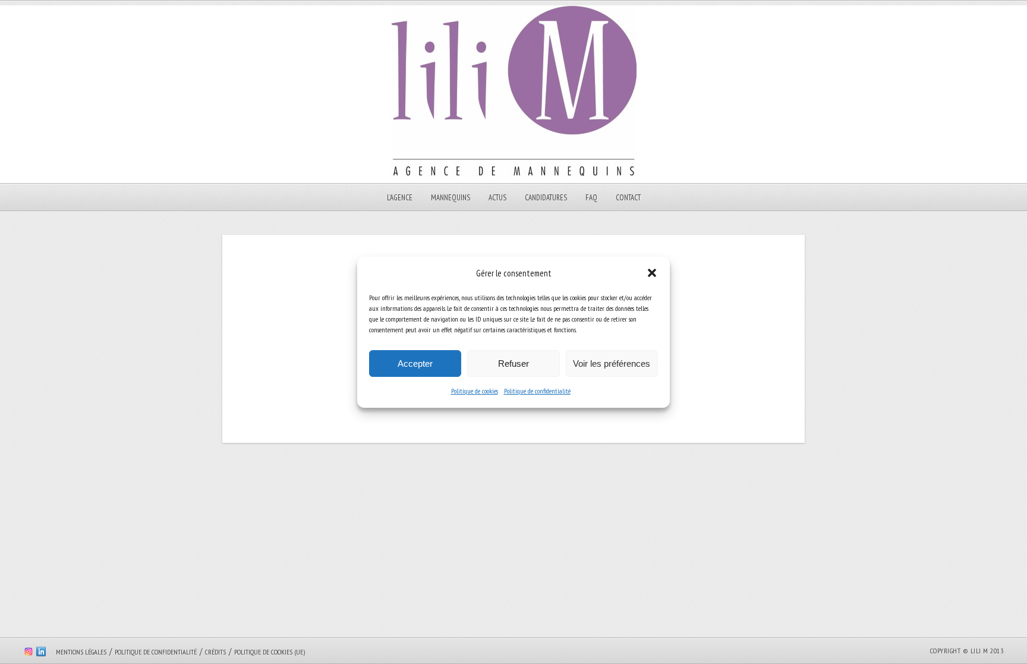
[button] (652, 273)
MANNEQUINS (450, 198)
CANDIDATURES (546, 198)
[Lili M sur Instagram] (28, 653)
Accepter (415, 363)
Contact (628, 198)
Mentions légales (81, 651)
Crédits (215, 651)
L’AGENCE (399, 198)
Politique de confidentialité (537, 390)
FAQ (591, 198)
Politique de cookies (474, 390)
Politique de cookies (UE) (269, 651)
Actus (497, 198)
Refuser (513, 363)
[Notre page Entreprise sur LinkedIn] (41, 653)
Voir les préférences (611, 363)
